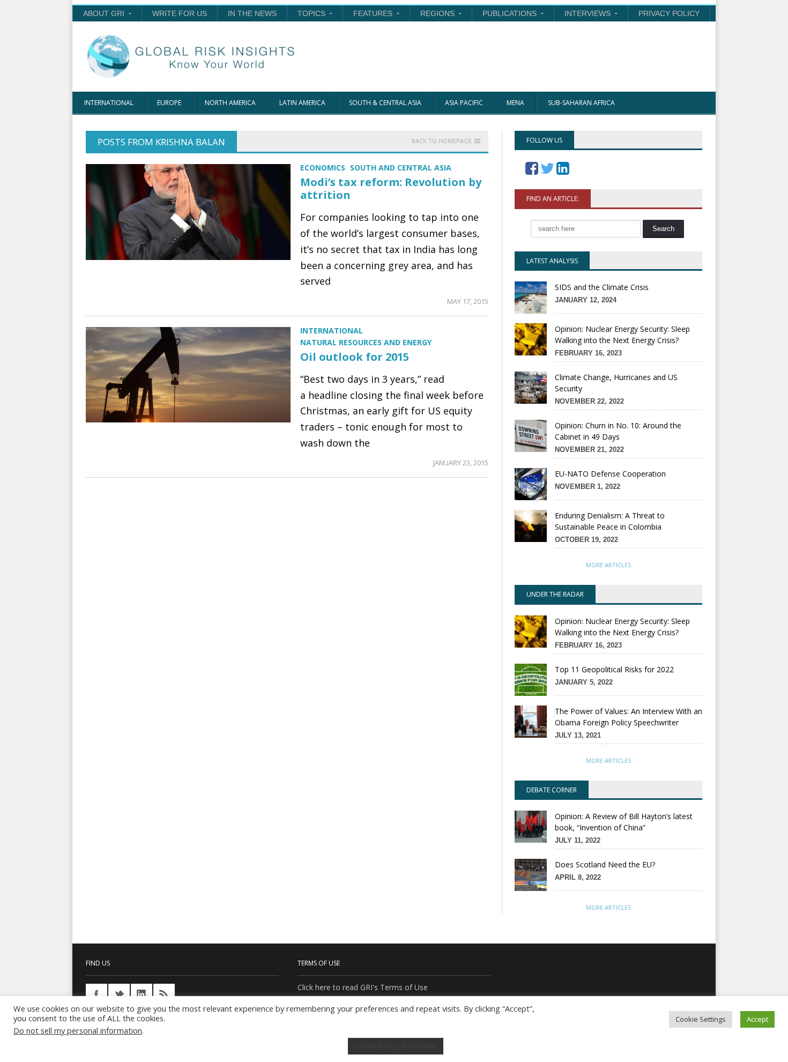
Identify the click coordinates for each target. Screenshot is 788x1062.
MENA (515, 102)
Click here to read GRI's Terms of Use (363, 987)
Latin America (302, 102)
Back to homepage (442, 141)
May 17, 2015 (467, 301)
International (108, 102)
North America (230, 102)
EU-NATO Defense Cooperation (610, 474)
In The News (252, 13)
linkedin (141, 994)
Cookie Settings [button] (700, 1019)
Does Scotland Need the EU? (605, 864)
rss (164, 994)
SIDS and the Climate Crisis (602, 287)
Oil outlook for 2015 (354, 357)
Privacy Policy (669, 13)
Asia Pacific (464, 102)
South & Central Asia (385, 102)
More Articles (608, 565)
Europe (169, 102)
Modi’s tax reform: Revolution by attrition (390, 188)
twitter (119, 994)
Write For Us (179, 13)
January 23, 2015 (460, 462)
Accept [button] (757, 1019)
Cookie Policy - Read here (395, 1046)
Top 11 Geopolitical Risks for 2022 (614, 669)
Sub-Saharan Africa (581, 102)
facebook (96, 994)
